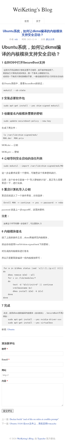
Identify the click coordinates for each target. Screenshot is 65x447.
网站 (4, 370)
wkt (16, 39)
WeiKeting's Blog (32, 9)
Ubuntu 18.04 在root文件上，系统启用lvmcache (33, 423)
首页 (26, 21)
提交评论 (7, 410)
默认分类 (50, 39)
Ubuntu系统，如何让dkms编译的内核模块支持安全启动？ (32, 33)
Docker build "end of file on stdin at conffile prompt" (34, 419)
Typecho (41, 438)
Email (5, 359)
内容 (4, 381)
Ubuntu (11, 329)
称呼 (4, 349)
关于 (38, 21)
